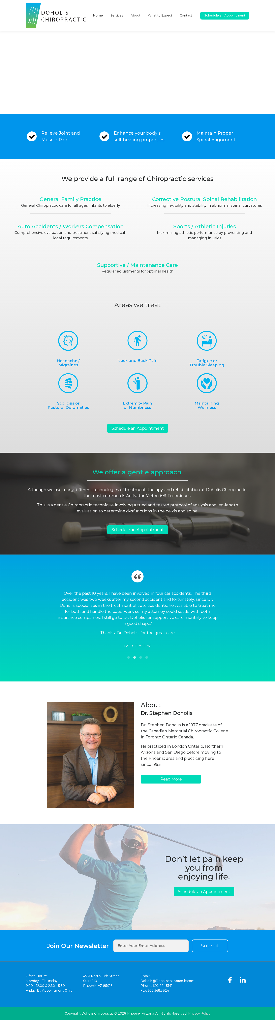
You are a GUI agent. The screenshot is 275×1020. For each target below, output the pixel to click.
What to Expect (160, 15)
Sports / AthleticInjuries (204, 226)
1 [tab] (128, 658)
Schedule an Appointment (224, 15)
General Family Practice (70, 199)
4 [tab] (147, 658)
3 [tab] (141, 658)
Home (98, 15)
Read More (171, 779)
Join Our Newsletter (78, 946)
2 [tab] (134, 658)
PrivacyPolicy (199, 1013)
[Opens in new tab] (230, 980)
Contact (186, 15)
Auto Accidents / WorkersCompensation (71, 226)
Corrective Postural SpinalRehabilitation (204, 199)
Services (117, 15)
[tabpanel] (137, 624)
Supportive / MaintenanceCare (137, 265)
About (135, 15)
